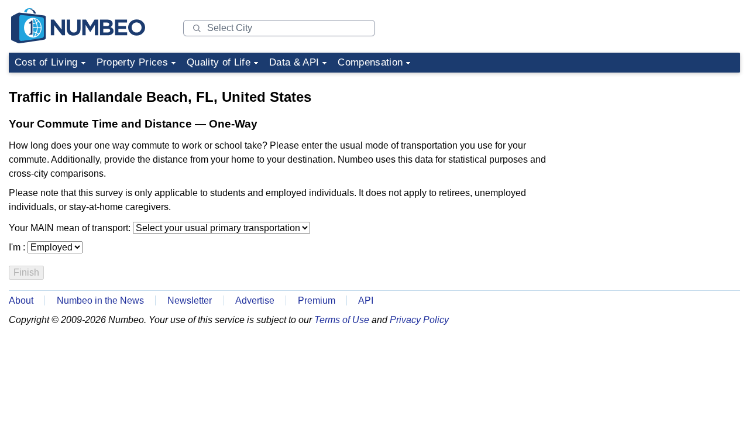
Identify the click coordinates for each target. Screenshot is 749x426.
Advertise (254, 300)
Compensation (370, 62)
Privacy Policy (419, 320)
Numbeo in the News (100, 300)
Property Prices (132, 62)
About (21, 300)
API (365, 300)
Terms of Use (341, 320)
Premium (316, 300)
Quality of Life (218, 62)
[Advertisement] (652, 151)
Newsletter (189, 300)
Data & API (294, 62)
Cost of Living (46, 62)
